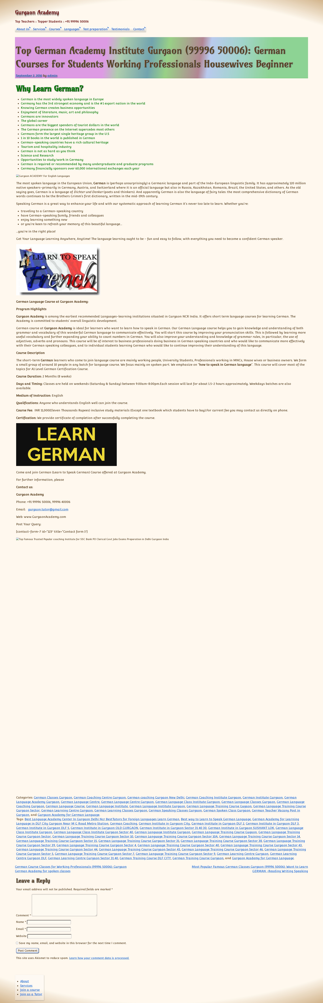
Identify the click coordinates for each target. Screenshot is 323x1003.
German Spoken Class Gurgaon (226, 810)
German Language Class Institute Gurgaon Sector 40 (93, 832)
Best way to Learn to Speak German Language (216, 819)
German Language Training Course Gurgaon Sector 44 (56, 849)
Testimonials (120, 29)
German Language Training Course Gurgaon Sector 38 (221, 841)
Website (21, 936)
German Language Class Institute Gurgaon (187, 802)
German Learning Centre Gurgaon (67, 810)
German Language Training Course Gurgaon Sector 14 (259, 836)
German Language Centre (80, 802)
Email (21, 929)
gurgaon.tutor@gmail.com (48, 509)
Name (21, 922)
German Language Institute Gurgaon (157, 806)
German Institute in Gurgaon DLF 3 (272, 823)
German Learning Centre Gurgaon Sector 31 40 (83, 858)
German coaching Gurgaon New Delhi (155, 797)
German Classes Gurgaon (53, 797)
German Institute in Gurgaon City (164, 823)
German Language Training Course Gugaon (219, 806)
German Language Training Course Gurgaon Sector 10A (176, 836)
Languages (71, 29)
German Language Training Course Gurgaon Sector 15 (56, 841)
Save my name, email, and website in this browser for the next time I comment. (73, 943)
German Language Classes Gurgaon (248, 802)
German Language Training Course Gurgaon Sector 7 (94, 854)
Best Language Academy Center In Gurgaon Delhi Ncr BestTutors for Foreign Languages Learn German (102, 819)
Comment (23, 915)
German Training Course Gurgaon (198, 858)
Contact (138, 29)
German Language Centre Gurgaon (127, 802)
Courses (54, 29)
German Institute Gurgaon (263, 797)
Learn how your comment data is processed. (99, 958)
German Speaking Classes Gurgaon (175, 810)
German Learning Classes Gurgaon (120, 810)
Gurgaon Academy (37, 12)
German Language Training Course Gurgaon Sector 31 (138, 841)
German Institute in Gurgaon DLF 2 (217, 823)
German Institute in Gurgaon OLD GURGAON (104, 828)
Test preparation (95, 29)
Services (39, 29)
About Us (22, 29)
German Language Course (65, 806)
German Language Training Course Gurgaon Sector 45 (139, 849)
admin (52, 75)
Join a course (30, 990)
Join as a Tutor (31, 994)
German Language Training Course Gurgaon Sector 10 (92, 836)
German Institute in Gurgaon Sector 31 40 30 (173, 828)
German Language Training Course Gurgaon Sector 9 (175, 854)
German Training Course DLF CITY (145, 858)
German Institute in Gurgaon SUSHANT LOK (241, 828)
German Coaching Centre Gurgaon (100, 797)
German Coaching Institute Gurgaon (213, 797)
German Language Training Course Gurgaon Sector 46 (222, 849)
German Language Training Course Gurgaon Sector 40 (178, 845)
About (24, 981)
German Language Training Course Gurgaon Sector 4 (96, 845)
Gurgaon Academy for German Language (68, 815)
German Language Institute (107, 806)
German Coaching (123, 823)
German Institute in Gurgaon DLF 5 (42, 828)
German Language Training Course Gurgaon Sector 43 (261, 845)
